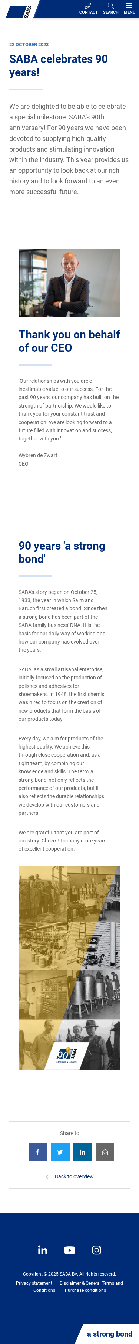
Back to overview (74, 1176)
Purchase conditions (85, 1290)
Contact (88, 12)
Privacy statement (34, 1283)
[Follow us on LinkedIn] (43, 1256)
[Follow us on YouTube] (66, 1256)
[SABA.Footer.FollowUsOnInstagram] (92, 1256)
